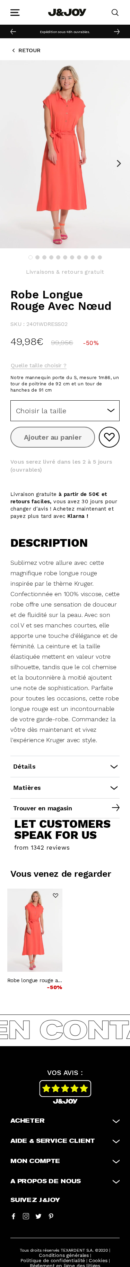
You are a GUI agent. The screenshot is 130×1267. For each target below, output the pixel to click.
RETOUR (29, 50)
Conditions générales (64, 1255)
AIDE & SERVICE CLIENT (52, 1141)
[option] (65, 31)
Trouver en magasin (42, 808)
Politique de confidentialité (52, 1260)
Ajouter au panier (52, 437)
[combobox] (65, 410)
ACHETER (27, 1121)
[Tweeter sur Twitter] (38, 1215)
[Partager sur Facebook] (13, 1215)
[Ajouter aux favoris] (109, 437)
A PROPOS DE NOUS (45, 1181)
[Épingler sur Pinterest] (51, 1215)
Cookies (98, 1260)
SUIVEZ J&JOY (35, 1200)
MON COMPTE (35, 1161)
